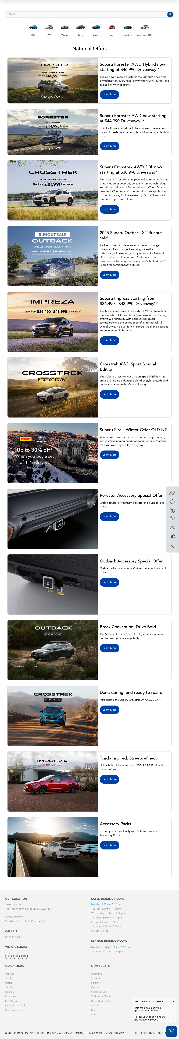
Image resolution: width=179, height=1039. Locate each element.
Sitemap (119, 1033)
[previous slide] (13, 28)
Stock (8, 978)
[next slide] (168, 31)
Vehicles (9, 974)
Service (9, 987)
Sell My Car (11, 1001)
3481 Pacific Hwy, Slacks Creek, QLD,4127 (28, 909)
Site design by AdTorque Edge (154, 1033)
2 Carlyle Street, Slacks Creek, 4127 (25, 921)
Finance (9, 992)
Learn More (110, 94)
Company (10, 997)
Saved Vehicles (13, 1010)
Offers (8, 983)
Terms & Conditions (98, 1033)
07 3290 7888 (13, 937)
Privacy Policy (73, 1033)
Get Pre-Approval (15, 1006)
